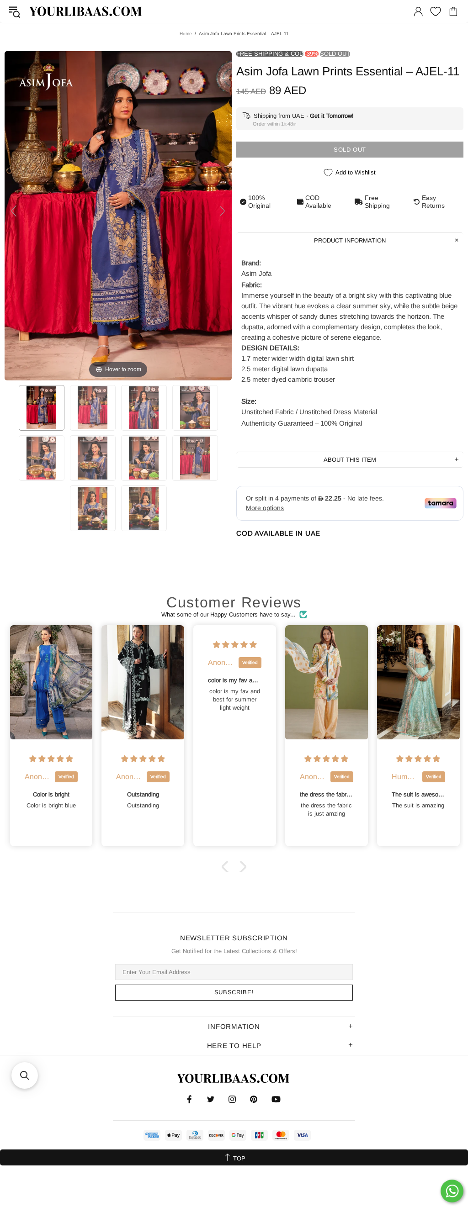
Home (186, 33)
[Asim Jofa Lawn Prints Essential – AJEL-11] (41, 408)
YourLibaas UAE (86, 11)
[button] (227, 866)
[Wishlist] (436, 11)
